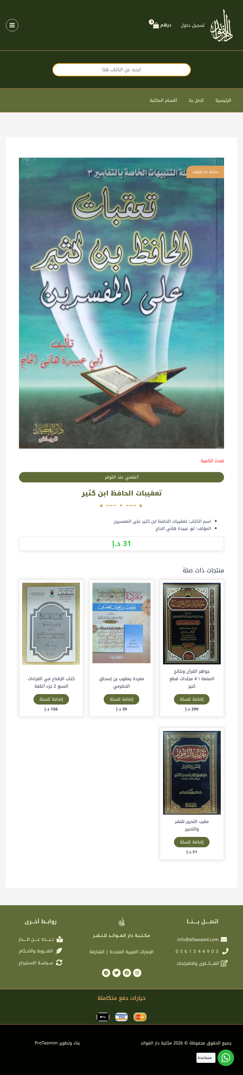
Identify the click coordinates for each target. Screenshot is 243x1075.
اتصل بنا (196, 100)
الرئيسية (223, 100)
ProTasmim (57, 1043)
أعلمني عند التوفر (121, 477)
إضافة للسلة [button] (192, 699)
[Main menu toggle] (12, 25)
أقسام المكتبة (163, 100)
